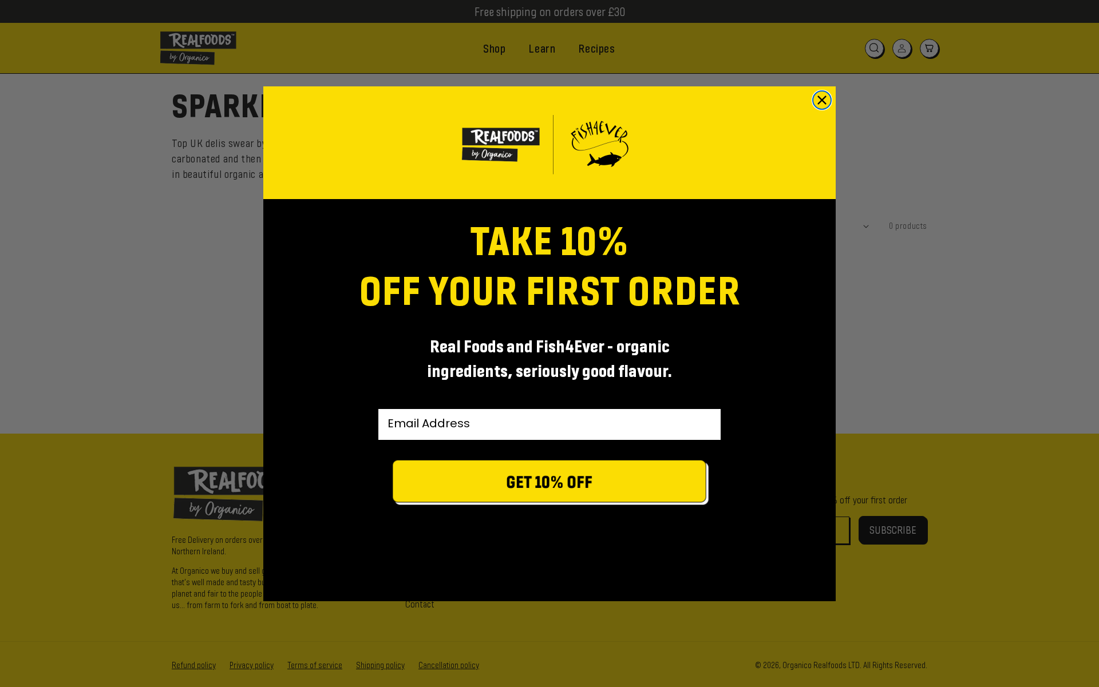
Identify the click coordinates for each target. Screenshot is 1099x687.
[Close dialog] (822, 100)
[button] (549, 484)
